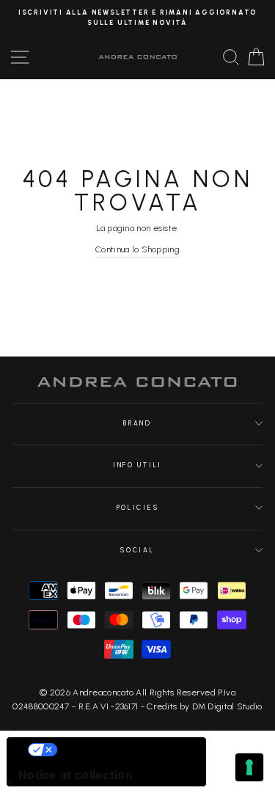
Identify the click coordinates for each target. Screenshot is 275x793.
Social (137, 550)
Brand (137, 423)
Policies (137, 507)
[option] (137, 18)
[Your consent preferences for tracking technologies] (249, 767)
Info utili (137, 465)
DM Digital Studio (227, 706)
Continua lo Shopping (137, 249)
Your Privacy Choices (121, 749)
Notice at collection (75, 774)
